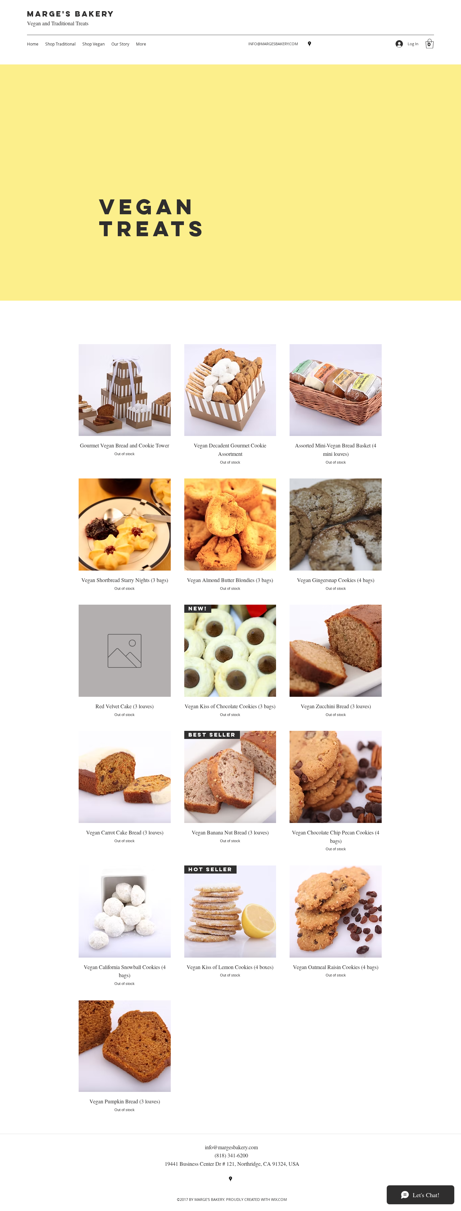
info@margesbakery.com (231, 1147)
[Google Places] (309, 43)
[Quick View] (125, 390)
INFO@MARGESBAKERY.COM (273, 43)
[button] (430, 44)
